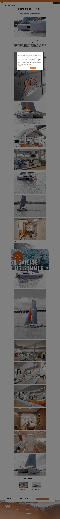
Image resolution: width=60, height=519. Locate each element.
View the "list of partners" (20, 65)
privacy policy (30, 64)
